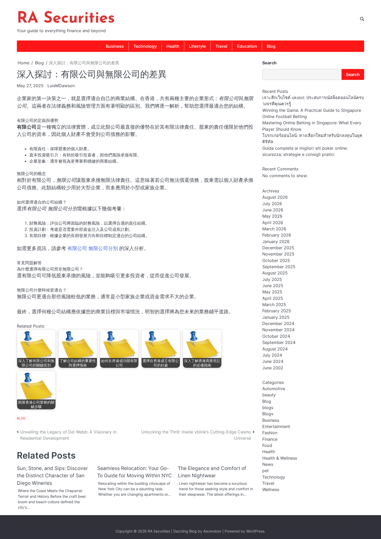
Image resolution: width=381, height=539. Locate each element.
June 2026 (272, 210)
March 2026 (274, 229)
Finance (269, 439)
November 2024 (278, 330)
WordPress (255, 531)
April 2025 (272, 298)
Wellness (270, 489)
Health (172, 46)
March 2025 (274, 304)
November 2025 (278, 254)
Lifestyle (197, 46)
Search (269, 62)
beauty (269, 395)
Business (115, 46)
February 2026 (276, 235)
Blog (271, 46)
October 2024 (276, 336)
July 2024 (272, 355)
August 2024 (275, 348)
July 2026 (272, 203)
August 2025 (275, 273)
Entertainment (276, 426)
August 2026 (275, 197)
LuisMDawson (61, 85)
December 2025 (278, 248)
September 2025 (278, 267)
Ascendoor (212, 531)
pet (265, 470)
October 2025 (276, 260)
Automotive (273, 388)
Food (267, 445)
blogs (267, 407)
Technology (145, 46)
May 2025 (272, 292)
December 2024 (278, 323)
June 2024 (272, 361)
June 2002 (272, 367)
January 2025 (276, 317)
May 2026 (272, 216)
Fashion (269, 433)
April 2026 (272, 222)
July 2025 (272, 279)
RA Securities (66, 18)
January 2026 (276, 241)
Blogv (267, 414)
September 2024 (278, 342)
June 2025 (272, 285)
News (267, 464)
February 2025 (276, 311)
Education (247, 46)
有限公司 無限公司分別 (92, 248)
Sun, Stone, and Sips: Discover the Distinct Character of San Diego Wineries (52, 475)
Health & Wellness (279, 458)
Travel (221, 46)
